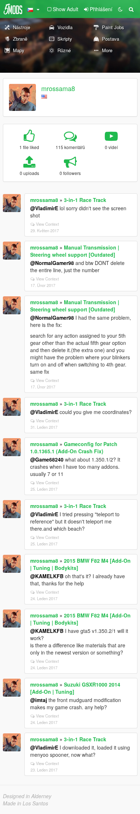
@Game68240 (47, 459)
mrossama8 (58, 88)
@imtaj (38, 699)
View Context (47, 224)
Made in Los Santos (25, 803)
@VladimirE (44, 208)
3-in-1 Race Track (85, 199)
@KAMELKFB (47, 576)
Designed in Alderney (27, 796)
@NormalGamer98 (52, 262)
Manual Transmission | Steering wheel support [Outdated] (74, 251)
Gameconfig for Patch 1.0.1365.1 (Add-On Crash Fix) (73, 447)
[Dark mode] (120, 9)
